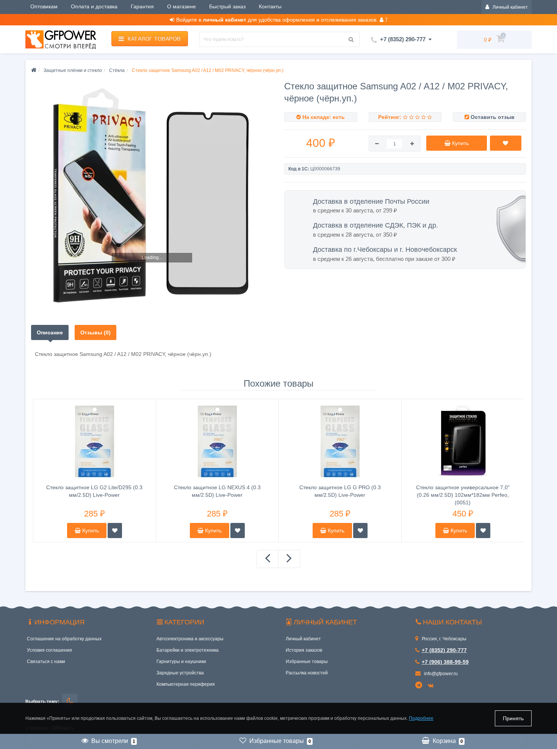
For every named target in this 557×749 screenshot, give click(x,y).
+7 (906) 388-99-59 (445, 662)
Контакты (270, 6)
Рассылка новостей (307, 673)
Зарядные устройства (180, 673)
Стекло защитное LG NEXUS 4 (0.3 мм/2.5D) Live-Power (217, 491)
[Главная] (33, 70)
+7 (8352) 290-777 (444, 650)
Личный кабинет (303, 638)
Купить (90, 530)
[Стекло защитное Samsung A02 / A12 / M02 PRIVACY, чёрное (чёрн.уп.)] (152, 196)
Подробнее (421, 718)
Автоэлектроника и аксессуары (190, 638)
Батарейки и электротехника (187, 650)
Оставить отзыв (493, 117)
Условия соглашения (49, 650)
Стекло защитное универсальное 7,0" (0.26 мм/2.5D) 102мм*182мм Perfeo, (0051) (463, 495)
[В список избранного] (115, 530)
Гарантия (142, 6)
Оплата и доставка (94, 6)
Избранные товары (307, 661)
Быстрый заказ (227, 6)
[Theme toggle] (69, 701)
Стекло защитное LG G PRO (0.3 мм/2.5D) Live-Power (340, 491)
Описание (50, 332)
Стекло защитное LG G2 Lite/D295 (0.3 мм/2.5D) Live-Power (94, 491)
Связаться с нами (46, 661)
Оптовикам (44, 6)
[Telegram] (419, 685)
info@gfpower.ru (440, 673)
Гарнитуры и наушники (181, 661)
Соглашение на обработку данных (64, 638)
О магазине (181, 6)
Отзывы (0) (95, 332)
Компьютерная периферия (185, 684)
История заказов (304, 650)
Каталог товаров (154, 39)
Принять (513, 718)
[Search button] (351, 39)
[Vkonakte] (432, 685)
